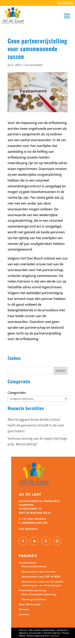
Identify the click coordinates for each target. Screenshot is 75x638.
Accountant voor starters (39, 571)
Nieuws (24, 609)
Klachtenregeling (52, 632)
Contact (24, 614)
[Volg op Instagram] (57, 541)
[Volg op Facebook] (23, 541)
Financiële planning (32, 590)
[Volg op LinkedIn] (34, 541)
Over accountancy (34, 566)
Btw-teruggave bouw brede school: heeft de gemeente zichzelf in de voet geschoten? (36, 425)
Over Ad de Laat (30, 604)
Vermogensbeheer (34, 599)
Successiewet (33, 65)
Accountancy (27, 562)
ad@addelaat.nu (34, 522)
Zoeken (60, 370)
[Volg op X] (46, 541)
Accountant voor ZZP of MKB (41, 576)
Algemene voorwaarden (30, 632)
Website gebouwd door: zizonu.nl (43, 635)
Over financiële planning (39, 594)
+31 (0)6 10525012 (34, 519)
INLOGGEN (65, 3)
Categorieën (17, 392)
